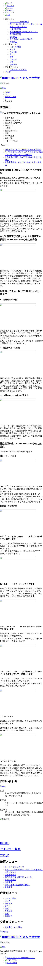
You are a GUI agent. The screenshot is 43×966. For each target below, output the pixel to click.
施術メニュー (10, 97)
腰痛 (11, 57)
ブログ (8, 72)
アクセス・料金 (10, 849)
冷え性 (12, 49)
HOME (8, 92)
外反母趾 (13, 52)
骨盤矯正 (13, 42)
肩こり (12, 54)
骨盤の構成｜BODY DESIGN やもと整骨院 (23, 150)
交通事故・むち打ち (18, 70)
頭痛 (11, 62)
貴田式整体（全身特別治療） (22, 39)
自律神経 (13, 59)
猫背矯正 (13, 37)
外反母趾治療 (15, 29)
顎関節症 (13, 65)
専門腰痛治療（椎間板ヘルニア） (24, 32)
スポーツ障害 (15, 47)
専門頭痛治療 (15, 34)
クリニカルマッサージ (19, 22)
